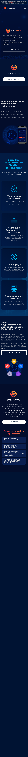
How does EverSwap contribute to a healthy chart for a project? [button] (11, 446)
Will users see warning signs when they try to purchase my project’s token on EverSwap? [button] (12, 453)
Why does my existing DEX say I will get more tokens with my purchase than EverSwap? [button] (12, 461)
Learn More (11, 2)
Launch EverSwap (13, 79)
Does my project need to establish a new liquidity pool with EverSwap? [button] (11, 440)
